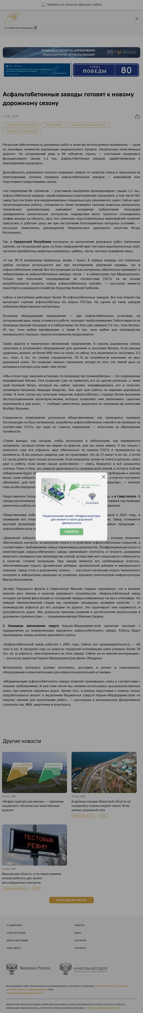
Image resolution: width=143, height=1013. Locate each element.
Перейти (71, 532)
